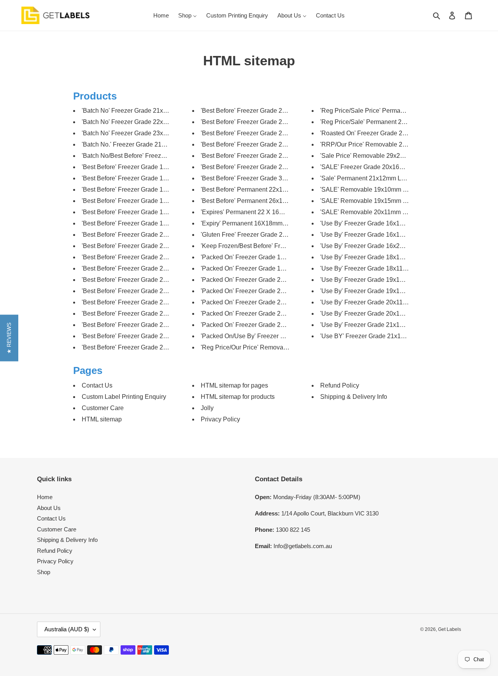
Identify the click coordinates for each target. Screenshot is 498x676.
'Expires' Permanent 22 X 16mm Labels (255, 212)
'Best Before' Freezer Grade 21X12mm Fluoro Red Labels (161, 291)
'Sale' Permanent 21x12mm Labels (368, 178)
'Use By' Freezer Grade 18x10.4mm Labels (379, 257)
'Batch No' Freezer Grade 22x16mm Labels (141, 122)
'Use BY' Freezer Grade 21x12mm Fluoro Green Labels (396, 336)
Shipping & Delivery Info (353, 396)
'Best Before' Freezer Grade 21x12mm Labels (144, 313)
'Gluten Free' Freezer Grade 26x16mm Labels (263, 234)
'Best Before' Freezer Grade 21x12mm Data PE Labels (157, 257)
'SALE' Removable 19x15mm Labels (370, 200)
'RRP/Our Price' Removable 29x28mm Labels (383, 144)
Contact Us (97, 385)
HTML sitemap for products (238, 396)
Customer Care (103, 408)
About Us (49, 508)
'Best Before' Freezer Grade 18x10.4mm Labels (147, 189)
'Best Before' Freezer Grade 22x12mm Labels (144, 336)
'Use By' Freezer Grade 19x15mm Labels (376, 291)
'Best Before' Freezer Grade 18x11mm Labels (144, 200)
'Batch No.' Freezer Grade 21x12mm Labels (142, 144)
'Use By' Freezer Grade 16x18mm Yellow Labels (387, 234)
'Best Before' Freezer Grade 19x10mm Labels (144, 212)
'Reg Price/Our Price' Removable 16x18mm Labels (271, 347)
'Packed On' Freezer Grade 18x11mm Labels (262, 268)
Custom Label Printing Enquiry (124, 396)
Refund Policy (339, 385)
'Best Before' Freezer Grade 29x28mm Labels (263, 167)
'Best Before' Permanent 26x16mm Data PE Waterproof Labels (287, 200)
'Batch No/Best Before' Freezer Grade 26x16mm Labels (158, 155)
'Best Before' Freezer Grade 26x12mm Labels (263, 144)
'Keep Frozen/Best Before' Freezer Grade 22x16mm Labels (282, 246)
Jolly (207, 408)
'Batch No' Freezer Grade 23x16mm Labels (141, 133)
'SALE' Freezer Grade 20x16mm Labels (375, 167)
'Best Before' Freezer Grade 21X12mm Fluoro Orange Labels (166, 279)
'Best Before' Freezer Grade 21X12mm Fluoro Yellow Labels (165, 302)
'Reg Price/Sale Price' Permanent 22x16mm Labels (390, 110)
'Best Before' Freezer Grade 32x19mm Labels (263, 178)
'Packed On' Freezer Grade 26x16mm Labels (262, 324)
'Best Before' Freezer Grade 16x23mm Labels (144, 178)
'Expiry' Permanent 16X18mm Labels (252, 223)
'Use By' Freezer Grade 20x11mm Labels (376, 302)
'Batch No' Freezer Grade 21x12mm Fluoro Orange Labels (162, 110)
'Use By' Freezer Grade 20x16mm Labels (376, 313)
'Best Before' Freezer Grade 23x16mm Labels (263, 133)
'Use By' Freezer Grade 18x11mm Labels (376, 268)
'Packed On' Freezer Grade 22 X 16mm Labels (265, 291)
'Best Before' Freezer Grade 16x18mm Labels (144, 167)
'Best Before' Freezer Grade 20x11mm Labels (144, 234)
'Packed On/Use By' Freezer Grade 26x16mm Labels (273, 336)
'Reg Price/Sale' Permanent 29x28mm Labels (382, 122)
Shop (43, 572)
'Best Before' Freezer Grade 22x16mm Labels (263, 110)
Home (45, 497)
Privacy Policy (220, 419)
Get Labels (449, 629)
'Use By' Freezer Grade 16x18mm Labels (376, 223)
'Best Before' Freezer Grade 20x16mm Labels (144, 246)
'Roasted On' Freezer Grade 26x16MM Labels (383, 133)
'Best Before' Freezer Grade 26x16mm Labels (263, 155)
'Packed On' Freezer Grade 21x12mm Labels (262, 279)
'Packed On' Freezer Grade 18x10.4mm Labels (265, 257)
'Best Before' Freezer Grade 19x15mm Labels (144, 223)
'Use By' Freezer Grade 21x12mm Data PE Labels (389, 324)
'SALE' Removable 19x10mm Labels (370, 189)
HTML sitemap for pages (234, 385)
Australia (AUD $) (66, 629)
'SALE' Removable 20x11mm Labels (370, 212)
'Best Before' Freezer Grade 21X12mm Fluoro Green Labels (164, 268)
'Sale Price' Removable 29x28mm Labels (377, 155)
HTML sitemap (102, 419)
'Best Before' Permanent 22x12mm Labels (258, 189)
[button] (9, 338)
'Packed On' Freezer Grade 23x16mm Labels (262, 313)
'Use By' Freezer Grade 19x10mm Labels (376, 279)
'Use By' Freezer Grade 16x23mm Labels (376, 246)
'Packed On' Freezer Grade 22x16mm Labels (262, 302)
